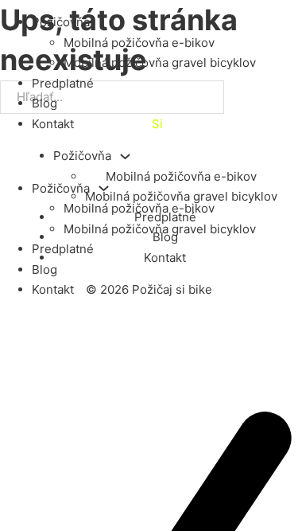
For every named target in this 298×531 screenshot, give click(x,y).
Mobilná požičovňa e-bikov (139, 42)
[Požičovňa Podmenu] (104, 188)
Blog (44, 103)
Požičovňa (61, 21)
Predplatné (63, 83)
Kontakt (53, 123)
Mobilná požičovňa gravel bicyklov (160, 62)
